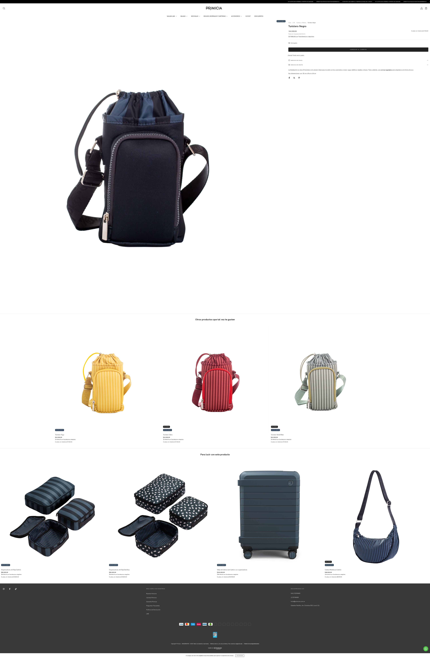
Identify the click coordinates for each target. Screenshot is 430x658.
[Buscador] (4, 9)
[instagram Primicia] (4, 589)
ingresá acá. (239, 644)
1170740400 (295, 597)
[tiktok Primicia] (16, 589)
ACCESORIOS (235, 16)
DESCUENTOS (258, 16)
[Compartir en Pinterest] (299, 78)
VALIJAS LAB (171, 16)
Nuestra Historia (151, 594)
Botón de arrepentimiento (251, 644)
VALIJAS (183, 16)
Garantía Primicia (151, 602)
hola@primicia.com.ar (298, 601)
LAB (294, 23)
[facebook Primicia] (10, 589)
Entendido (239, 655)
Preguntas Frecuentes (153, 606)
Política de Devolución (153, 610)
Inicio (289, 23)
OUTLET (248, 16)
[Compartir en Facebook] (289, 78)
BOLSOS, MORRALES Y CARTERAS (215, 16)
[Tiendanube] (215, 649)
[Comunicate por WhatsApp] (425, 648)
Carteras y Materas (301, 23)
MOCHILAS (194, 16)
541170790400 (295, 593)
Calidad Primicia (151, 598)
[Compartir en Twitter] (294, 78)
